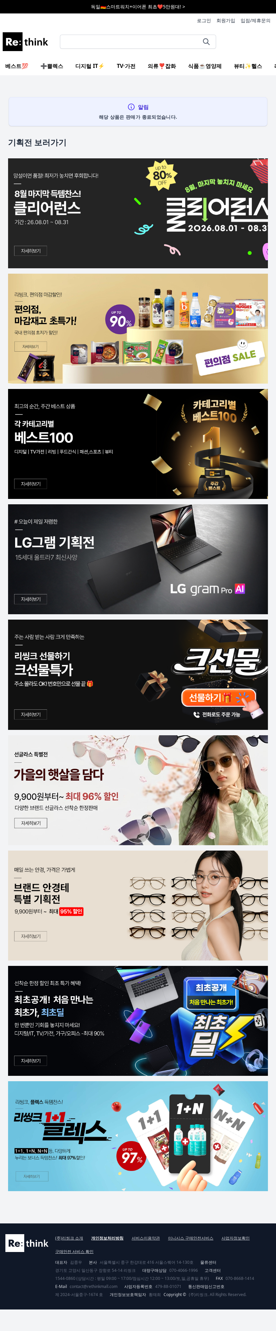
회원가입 (225, 20)
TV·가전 (126, 66)
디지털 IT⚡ (90, 66)
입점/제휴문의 (256, 20)
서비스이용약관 (146, 1238)
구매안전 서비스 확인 (74, 1251)
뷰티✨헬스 (248, 66)
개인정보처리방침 (107, 1238)
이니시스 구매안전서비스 (190, 1238)
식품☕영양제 (205, 66)
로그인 (204, 20)
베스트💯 (16, 66)
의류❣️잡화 (162, 66)
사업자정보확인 (235, 1238)
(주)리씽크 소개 (69, 1238)
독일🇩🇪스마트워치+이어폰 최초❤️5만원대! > (138, 6)
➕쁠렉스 (51, 66)
